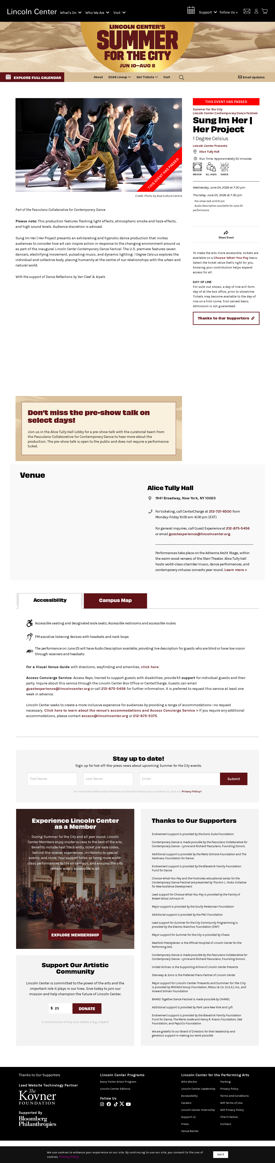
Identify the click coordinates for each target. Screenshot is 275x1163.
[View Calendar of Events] (191, 11)
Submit (234, 779)
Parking (225, 1081)
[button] (32, 77)
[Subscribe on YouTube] (128, 1105)
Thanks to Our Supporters (39, 1075)
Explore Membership (75, 934)
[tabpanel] (137, 673)
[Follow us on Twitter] (123, 1105)
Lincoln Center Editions (115, 1088)
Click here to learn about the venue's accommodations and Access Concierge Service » (121, 710)
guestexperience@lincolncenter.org (199, 534)
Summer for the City (207, 109)
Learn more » (235, 570)
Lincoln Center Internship (198, 1110)
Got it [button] (220, 1154)
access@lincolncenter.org (105, 716)
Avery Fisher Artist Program (118, 1081)
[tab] (50, 601)
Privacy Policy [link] (69, 1157)
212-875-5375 (145, 716)
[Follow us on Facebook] (110, 1105)
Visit (117, 12)
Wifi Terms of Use (231, 1103)
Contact (225, 1124)
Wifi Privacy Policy (232, 1110)
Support (206, 12)
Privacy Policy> (192, 791)
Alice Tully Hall (209, 151)
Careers (186, 1103)
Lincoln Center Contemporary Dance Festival (225, 113)
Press (185, 1124)
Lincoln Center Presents (210, 146)
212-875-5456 (238, 528)
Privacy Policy (229, 1088)
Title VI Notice (229, 1117)
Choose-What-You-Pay (231, 258)
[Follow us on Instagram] (103, 1105)
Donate (87, 1008)
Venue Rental (189, 1131)
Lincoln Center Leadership (198, 1088)
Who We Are (95, 12)
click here (150, 667)
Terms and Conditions (234, 1096)
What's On (68, 12)
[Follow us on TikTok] (117, 1105)
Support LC (188, 1117)
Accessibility (189, 1096)
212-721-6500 (220, 511)
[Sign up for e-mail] (247, 12)
